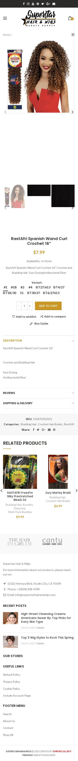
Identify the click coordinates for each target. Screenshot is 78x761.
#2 (22, 287)
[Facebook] (34, 429)
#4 (30, 287)
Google (48, 3)
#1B (14, 287)
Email (53, 3)
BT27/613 (43, 287)
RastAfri (69, 424)
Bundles (28, 504)
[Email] (49, 429)
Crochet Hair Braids (50, 424)
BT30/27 (33, 293)
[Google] (44, 429)
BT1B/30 (9, 293)
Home (6, 34)
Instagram (28, 3)
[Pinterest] (54, 429)
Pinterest (37, 3)
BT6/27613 (51, 293)
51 (22, 293)
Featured (19, 508)
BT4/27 (58, 287)
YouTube (33, 3)
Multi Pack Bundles (20, 512)
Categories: (11, 424)
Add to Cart (48, 305)
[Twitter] (38, 429)
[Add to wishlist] (31, 460)
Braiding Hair (29, 424)
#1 (5, 287)
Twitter (42, 3)
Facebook (24, 3)
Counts (40, 627)
